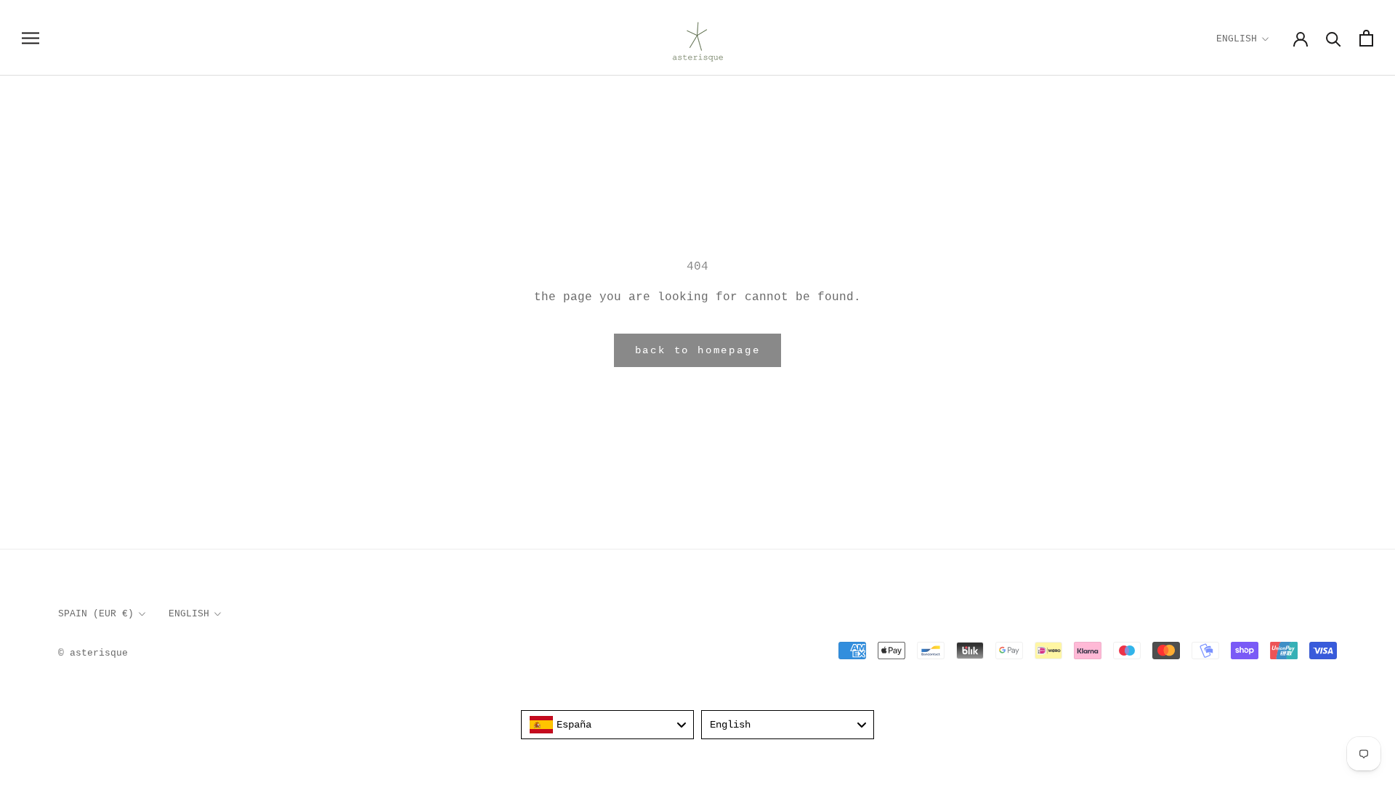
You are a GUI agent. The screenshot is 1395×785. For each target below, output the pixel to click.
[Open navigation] (30, 38)
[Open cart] (1366, 38)
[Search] (1333, 38)
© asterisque (93, 653)
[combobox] (607, 724)
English (1236, 38)
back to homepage (698, 350)
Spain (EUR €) (96, 613)
